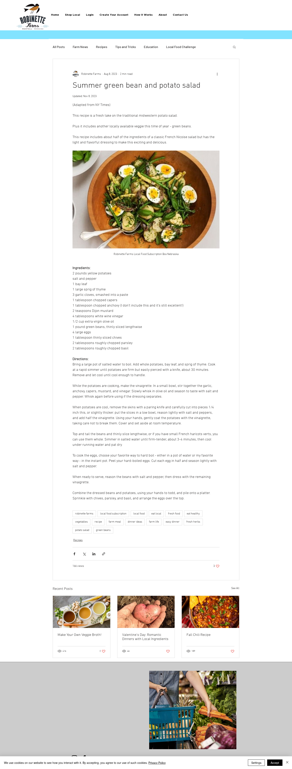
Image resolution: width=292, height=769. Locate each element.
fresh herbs (193, 522)
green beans (103, 530)
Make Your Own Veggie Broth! (80, 635)
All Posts (59, 47)
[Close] (287, 762)
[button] (143, 14)
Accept (275, 763)
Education (151, 47)
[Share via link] (103, 554)
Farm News (80, 47)
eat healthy (193, 513)
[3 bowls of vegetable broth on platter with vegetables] (81, 612)
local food (139, 513)
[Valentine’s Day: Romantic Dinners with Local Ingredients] (146, 612)
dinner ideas (135, 522)
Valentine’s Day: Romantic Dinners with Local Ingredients (145, 637)
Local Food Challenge (181, 47)
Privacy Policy (157, 763)
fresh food (174, 513)
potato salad (82, 530)
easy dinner (173, 522)
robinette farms (84, 513)
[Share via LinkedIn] (94, 554)
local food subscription (113, 513)
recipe (98, 522)
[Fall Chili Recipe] (210, 612)
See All (235, 588)
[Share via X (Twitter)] (84, 554)
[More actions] (217, 74)
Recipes (101, 47)
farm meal (115, 522)
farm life (154, 522)
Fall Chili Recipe (199, 635)
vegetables (81, 522)
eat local (156, 513)
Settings (256, 763)
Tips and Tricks (125, 47)
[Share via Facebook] (74, 554)
